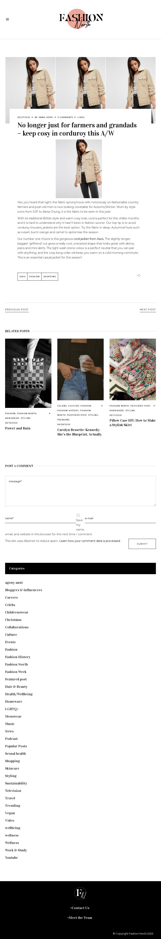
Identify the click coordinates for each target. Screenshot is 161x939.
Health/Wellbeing (19, 694)
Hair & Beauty (16, 686)
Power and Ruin (17, 428)
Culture (73, 406)
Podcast (11, 739)
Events (10, 642)
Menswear (12, 418)
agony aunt (14, 582)
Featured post (77, 415)
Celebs (62, 406)
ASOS (22, 276)
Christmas (13, 620)
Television (13, 791)
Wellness (12, 843)
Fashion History (68, 410)
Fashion (10, 413)
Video (9, 820)
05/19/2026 (11, 423)
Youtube (11, 857)
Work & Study (16, 850)
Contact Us (80, 908)
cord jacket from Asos (88, 239)
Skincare (12, 768)
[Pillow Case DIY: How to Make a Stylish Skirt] (133, 369)
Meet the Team (80, 918)
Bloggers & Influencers (23, 590)
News (9, 731)
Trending (63, 419)
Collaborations (16, 627)
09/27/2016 (23, 117)
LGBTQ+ (12, 709)
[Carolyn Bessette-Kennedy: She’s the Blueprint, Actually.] (80, 369)
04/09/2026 (63, 424)
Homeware (117, 410)
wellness (11, 835)
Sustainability (16, 783)
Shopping (49, 276)
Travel (10, 798)
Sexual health (15, 753)
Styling (26, 418)
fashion (34, 276)
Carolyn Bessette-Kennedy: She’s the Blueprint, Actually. (79, 432)
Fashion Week (16, 672)
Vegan (10, 813)
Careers (11, 597)
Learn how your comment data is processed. (90, 541)
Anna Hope (46, 117)
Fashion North (27, 413)
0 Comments (65, 117)
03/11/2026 (116, 415)
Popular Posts (16, 746)
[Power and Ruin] (28, 373)
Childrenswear (16, 612)
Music (10, 724)
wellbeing (12, 828)
